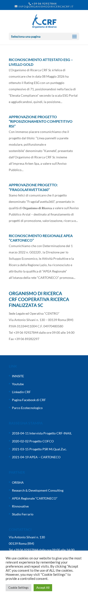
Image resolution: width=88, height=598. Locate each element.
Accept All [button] (42, 587)
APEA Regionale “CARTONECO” (34, 498)
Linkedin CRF (21, 392)
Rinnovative (20, 506)
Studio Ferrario (22, 514)
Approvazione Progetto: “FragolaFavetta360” (33, 187)
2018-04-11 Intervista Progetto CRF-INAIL (42, 433)
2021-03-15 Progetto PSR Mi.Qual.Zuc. (39, 449)
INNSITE (18, 376)
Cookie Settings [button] (18, 587)
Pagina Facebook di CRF (29, 400)
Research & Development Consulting (37, 490)
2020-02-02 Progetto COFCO (33, 441)
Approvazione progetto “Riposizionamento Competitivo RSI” (40, 121)
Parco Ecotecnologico (27, 408)
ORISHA (18, 482)
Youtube (18, 384)
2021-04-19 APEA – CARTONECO (36, 457)
